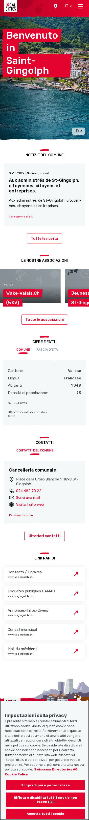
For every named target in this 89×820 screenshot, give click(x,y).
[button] (55, 6)
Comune (23, 349)
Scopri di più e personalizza (45, 785)
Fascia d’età (47, 349)
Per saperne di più (21, 515)
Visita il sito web (30, 504)
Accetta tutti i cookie (46, 814)
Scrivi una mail (28, 497)
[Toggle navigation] (80, 6)
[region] (44, 760)
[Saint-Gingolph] (44, 78)
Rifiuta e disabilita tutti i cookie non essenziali (45, 799)
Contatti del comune (34, 450)
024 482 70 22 (28, 491)
